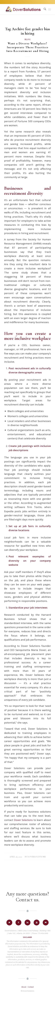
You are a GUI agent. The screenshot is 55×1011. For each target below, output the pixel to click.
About (23, 987)
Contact (31, 987)
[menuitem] (43, 9)
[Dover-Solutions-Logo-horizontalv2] (23, 9)
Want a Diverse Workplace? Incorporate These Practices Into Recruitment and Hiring (27, 47)
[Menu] (49, 9)
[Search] (43, 9)
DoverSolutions (37, 857)
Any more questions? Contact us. (27, 897)
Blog (28, 39)
